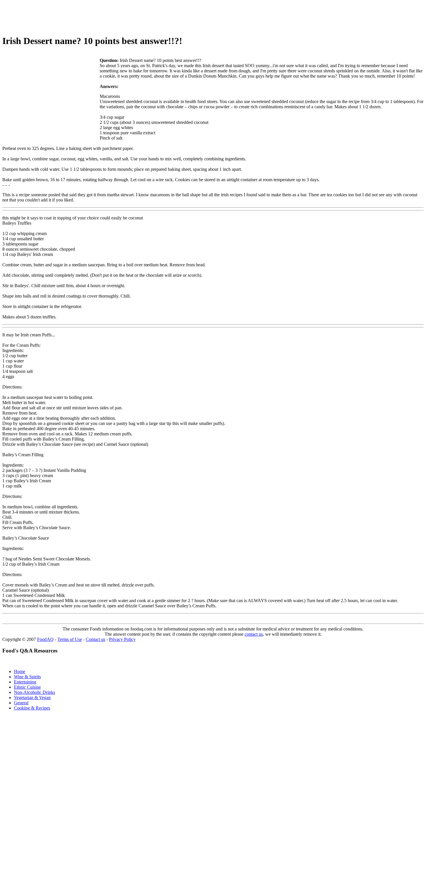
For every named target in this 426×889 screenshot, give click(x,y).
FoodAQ (45, 639)
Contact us (95, 639)
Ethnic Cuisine (27, 687)
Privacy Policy (122, 639)
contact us (254, 634)
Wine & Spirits (27, 676)
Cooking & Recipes (32, 707)
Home (19, 671)
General (21, 702)
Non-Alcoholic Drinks (34, 692)
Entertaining (25, 681)
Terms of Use (69, 639)
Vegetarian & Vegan (32, 697)
